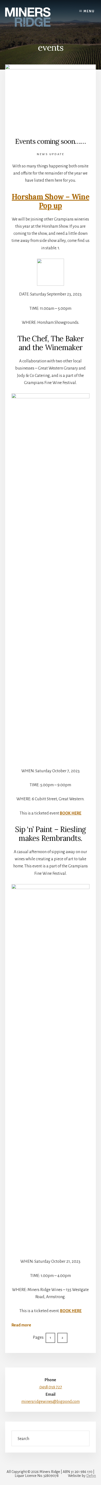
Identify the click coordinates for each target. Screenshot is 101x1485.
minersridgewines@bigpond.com (50, 1401)
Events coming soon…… (50, 141)
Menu (89, 11)
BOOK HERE (70, 813)
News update (50, 154)
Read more (21, 1326)
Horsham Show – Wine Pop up (50, 201)
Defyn (91, 1476)
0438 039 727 (50, 1387)
